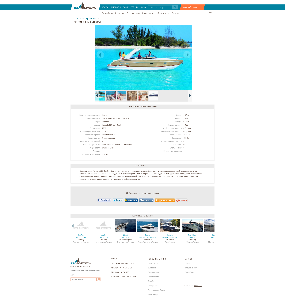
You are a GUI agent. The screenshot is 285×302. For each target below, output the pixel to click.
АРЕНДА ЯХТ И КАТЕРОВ (122, 268)
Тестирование (154, 286)
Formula (93, 18)
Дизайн (151, 281)
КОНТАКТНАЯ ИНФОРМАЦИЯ (124, 277)
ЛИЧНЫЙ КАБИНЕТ (191, 7)
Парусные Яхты (191, 268)
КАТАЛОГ (115, 7)
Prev (73, 225)
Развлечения (148, 13)
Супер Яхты (107, 13)
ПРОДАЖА (124, 7)
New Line (198, 286)
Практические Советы (168, 13)
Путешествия (133, 13)
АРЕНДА (134, 7)
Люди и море (153, 295)
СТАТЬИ (105, 7)
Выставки (120, 13)
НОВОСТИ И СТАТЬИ (157, 259)
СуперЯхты (189, 272)
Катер (85, 18)
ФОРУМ (143, 7)
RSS (210, 13)
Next (212, 225)
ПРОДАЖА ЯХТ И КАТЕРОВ (122, 263)
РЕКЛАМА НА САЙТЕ (120, 272)
